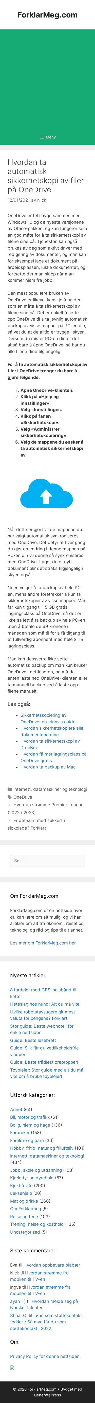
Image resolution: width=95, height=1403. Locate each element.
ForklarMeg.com (47, 14)
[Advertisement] (47, 79)
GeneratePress (47, 1395)
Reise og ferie (24, 1216)
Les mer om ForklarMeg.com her (42, 942)
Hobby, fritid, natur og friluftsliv (41, 1148)
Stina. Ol (18, 1315)
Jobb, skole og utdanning (36, 1170)
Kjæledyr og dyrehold (32, 1177)
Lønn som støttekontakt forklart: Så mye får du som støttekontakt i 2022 (46, 1322)
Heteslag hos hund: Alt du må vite (45, 1004)
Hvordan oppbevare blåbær (52, 1265)
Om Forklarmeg (25, 1208)
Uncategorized (25, 1232)
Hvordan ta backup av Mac (48, 766)
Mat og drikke (24, 1201)
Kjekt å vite (21, 1185)
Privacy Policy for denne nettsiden (45, 1356)
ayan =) (18, 1301)
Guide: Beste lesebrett (33, 1040)
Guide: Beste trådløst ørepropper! (44, 1062)
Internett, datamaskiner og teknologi (50, 789)
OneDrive (22, 797)
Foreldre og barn (27, 1140)
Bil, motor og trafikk (30, 1117)
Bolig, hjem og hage (30, 1125)
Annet (16, 1109)
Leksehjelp (21, 1193)
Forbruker (20, 1132)
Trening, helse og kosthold (37, 1224)
